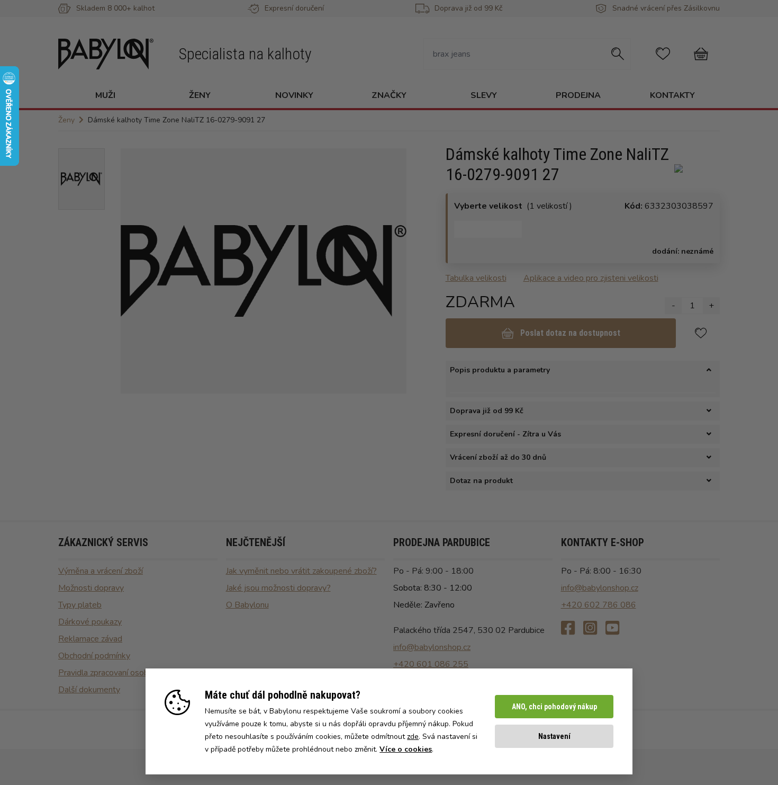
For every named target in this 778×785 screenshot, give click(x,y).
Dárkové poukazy (90, 622)
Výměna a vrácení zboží (100, 571)
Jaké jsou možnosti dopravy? (278, 588)
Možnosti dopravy (91, 588)
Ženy (200, 95)
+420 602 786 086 (598, 605)
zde (413, 737)
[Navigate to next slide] (393, 270)
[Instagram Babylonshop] (590, 628)
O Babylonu (247, 605)
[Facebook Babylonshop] (568, 628)
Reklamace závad (90, 639)
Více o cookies (405, 749)
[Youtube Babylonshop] (612, 628)
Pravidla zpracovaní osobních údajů (121, 673)
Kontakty (672, 95)
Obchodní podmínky (94, 656)
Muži (105, 95)
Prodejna (578, 95)
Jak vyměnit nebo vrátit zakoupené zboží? (301, 571)
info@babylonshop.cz (432, 647)
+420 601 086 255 (430, 664)
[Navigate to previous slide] (134, 270)
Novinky (294, 95)
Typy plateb (80, 605)
